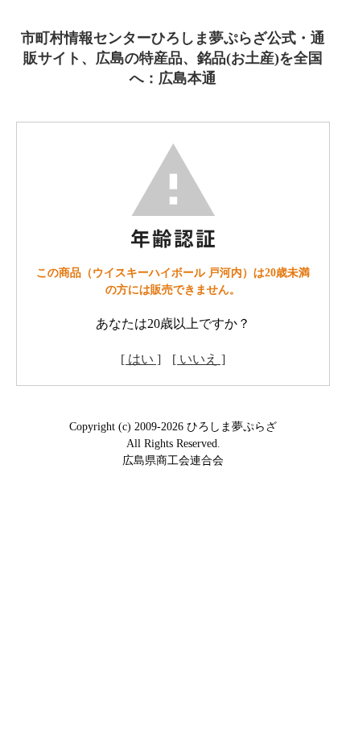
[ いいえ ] (198, 359)
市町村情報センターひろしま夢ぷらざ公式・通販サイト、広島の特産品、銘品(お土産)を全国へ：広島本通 (173, 58)
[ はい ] (141, 359)
